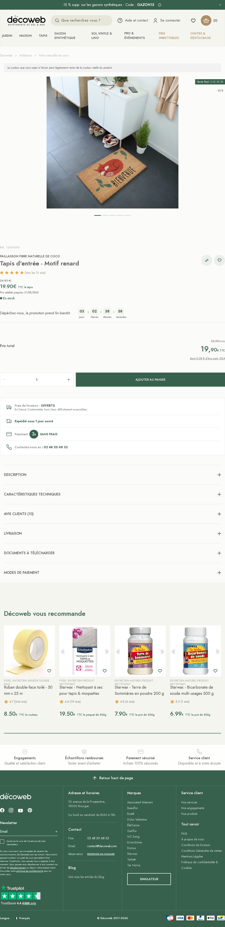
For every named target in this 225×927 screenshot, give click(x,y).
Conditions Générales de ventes (201, 850)
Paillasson (26, 55)
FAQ (184, 833)
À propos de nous (192, 839)
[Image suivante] (106, 651)
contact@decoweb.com (102, 846)
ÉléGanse (133, 825)
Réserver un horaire (101, 854)
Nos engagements (192, 808)
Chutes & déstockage (200, 35)
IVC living (133, 836)
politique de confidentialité (29, 871)
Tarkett (131, 859)
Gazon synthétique (64, 35)
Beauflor (132, 808)
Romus (131, 848)
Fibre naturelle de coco (54, 55)
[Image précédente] (62, 651)
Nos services (189, 802)
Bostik (130, 814)
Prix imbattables (169, 35)
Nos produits (189, 814)
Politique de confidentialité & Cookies (199, 865)
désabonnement (18, 867)
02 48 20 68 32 (98, 838)
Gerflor (132, 831)
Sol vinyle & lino (101, 35)
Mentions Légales (192, 856)
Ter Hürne (133, 865)
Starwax (132, 854)
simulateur (149, 879)
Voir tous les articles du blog (86, 877)
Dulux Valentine (137, 819)
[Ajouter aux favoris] (219, 260)
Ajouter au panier (150, 379)
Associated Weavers (140, 802)
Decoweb (6, 55)
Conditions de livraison (195, 845)
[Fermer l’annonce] (220, 5)
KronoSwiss (134, 842)
